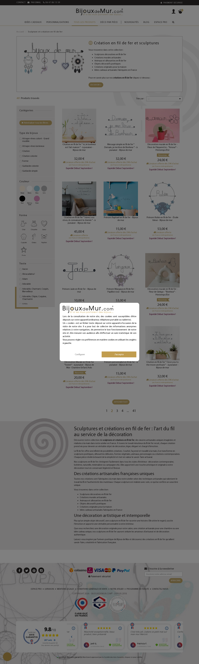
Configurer (80, 354)
